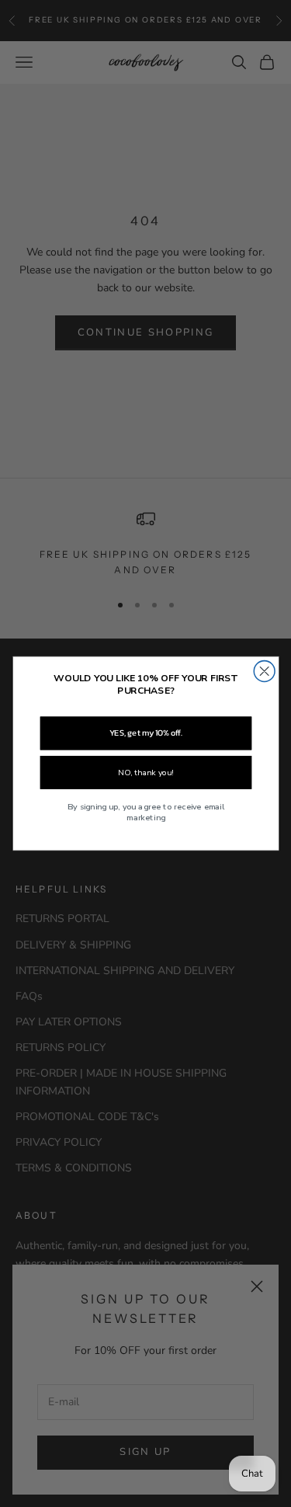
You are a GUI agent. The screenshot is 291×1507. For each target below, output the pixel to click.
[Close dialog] (264, 671)
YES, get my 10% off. (145, 733)
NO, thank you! (145, 772)
